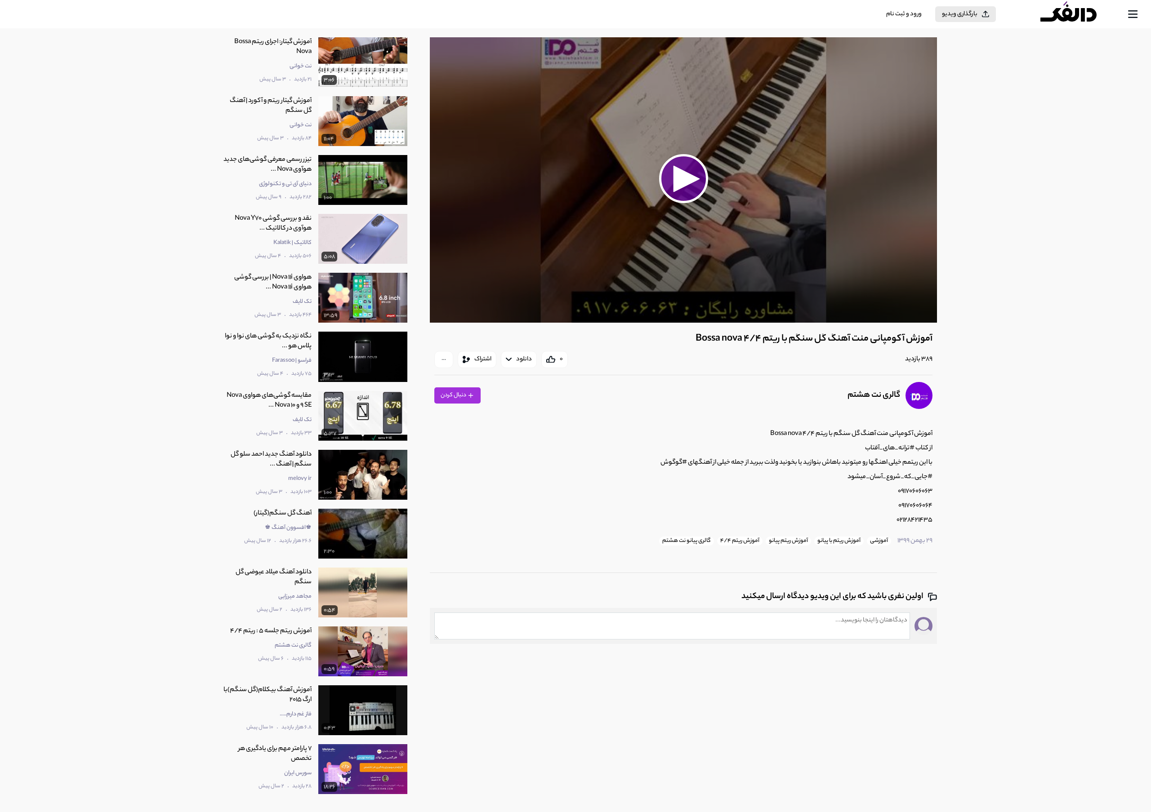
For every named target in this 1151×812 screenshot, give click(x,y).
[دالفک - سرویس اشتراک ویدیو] (1076, 14)
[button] (683, 179)
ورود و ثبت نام (904, 14)
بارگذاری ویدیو (959, 14)
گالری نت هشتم (874, 395)
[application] (683, 180)
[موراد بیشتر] (443, 359)
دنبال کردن (454, 395)
